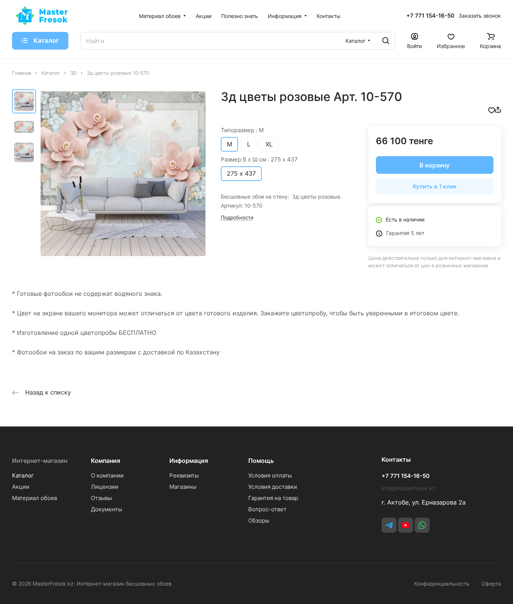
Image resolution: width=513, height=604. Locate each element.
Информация (188, 460)
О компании (107, 475)
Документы (106, 509)
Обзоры (258, 520)
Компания (105, 460)
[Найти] (385, 41)
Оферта (491, 583)
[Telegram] (389, 525)
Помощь (261, 460)
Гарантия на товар (273, 498)
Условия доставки (272, 486)
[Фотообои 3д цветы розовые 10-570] (123, 173)
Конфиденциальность (441, 583)
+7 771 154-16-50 (430, 15)
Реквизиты (184, 475)
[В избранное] (491, 109)
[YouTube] (405, 525)
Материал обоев (34, 498)
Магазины (182, 486)
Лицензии (104, 486)
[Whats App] (422, 525)
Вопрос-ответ (267, 509)
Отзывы (101, 498)
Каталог (23, 475)
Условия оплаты (270, 475)
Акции (20, 486)
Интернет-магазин (39, 460)
